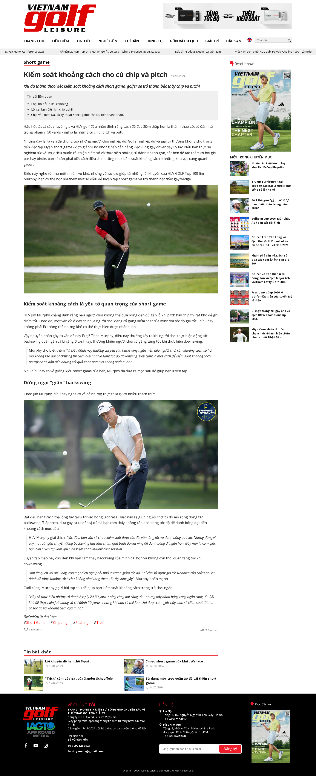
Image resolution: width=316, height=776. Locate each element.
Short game (37, 62)
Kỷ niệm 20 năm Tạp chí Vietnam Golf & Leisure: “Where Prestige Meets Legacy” (88, 51)
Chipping (60, 622)
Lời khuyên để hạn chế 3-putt (68, 661)
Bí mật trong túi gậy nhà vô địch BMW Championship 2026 (271, 315)
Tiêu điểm (60, 41)
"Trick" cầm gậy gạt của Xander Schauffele (79, 678)
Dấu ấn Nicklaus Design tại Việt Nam (175, 51)
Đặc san (233, 41)
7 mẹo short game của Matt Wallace (174, 661)
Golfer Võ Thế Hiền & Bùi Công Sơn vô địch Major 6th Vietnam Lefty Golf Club (271, 278)
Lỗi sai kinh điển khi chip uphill (52, 109)
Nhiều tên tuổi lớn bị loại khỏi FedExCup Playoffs (269, 165)
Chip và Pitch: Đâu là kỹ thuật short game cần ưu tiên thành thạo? (77, 115)
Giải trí (212, 41)
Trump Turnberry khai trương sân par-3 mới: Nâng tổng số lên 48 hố (271, 185)
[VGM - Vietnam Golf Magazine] (60, 18)
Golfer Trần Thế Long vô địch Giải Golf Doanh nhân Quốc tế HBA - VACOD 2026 (270, 241)
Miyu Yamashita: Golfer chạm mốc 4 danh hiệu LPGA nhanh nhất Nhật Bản (271, 333)
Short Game (35, 622)
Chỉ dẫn (132, 41)
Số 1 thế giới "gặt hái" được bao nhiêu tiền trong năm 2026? (271, 204)
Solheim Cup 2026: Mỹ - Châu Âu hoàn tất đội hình (271, 220)
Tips (99, 622)
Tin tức (83, 41)
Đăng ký (230, 748)
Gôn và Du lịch (184, 41)
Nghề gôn (107, 41)
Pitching (82, 622)
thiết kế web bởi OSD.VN (158, 774)
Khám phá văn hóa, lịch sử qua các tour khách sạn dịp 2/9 (270, 259)
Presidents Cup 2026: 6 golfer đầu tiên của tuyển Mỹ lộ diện (272, 296)
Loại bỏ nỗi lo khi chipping (49, 104)
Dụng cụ (154, 41)
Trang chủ (34, 41)
